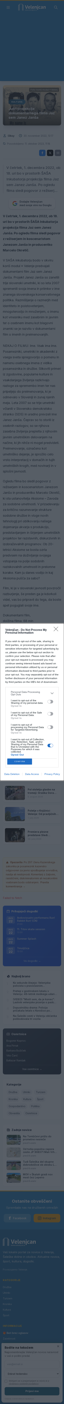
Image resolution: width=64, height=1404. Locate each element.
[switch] (50, 701)
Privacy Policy (52, 774)
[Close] (57, 630)
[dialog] (32, 702)
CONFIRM (19, 761)
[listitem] (32, 693)
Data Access (32, 774)
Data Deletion (12, 774)
